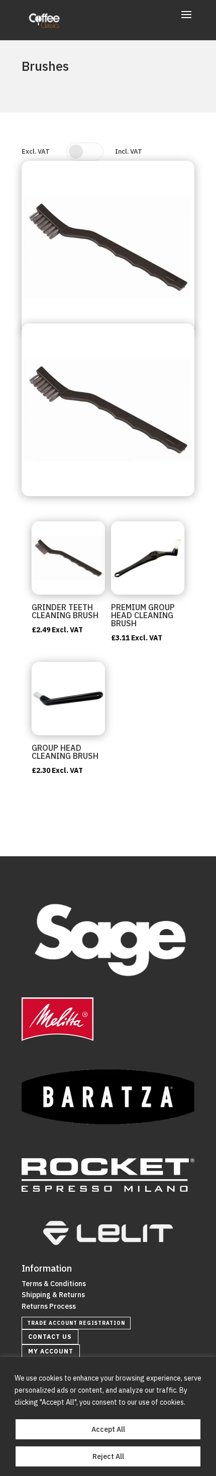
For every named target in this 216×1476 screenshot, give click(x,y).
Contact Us (50, 1336)
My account (50, 1351)
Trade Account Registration (76, 1323)
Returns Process (49, 1306)
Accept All (108, 1429)
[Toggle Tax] (85, 152)
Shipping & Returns (53, 1294)
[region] (108, 1416)
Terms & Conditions (54, 1283)
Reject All (108, 1456)
